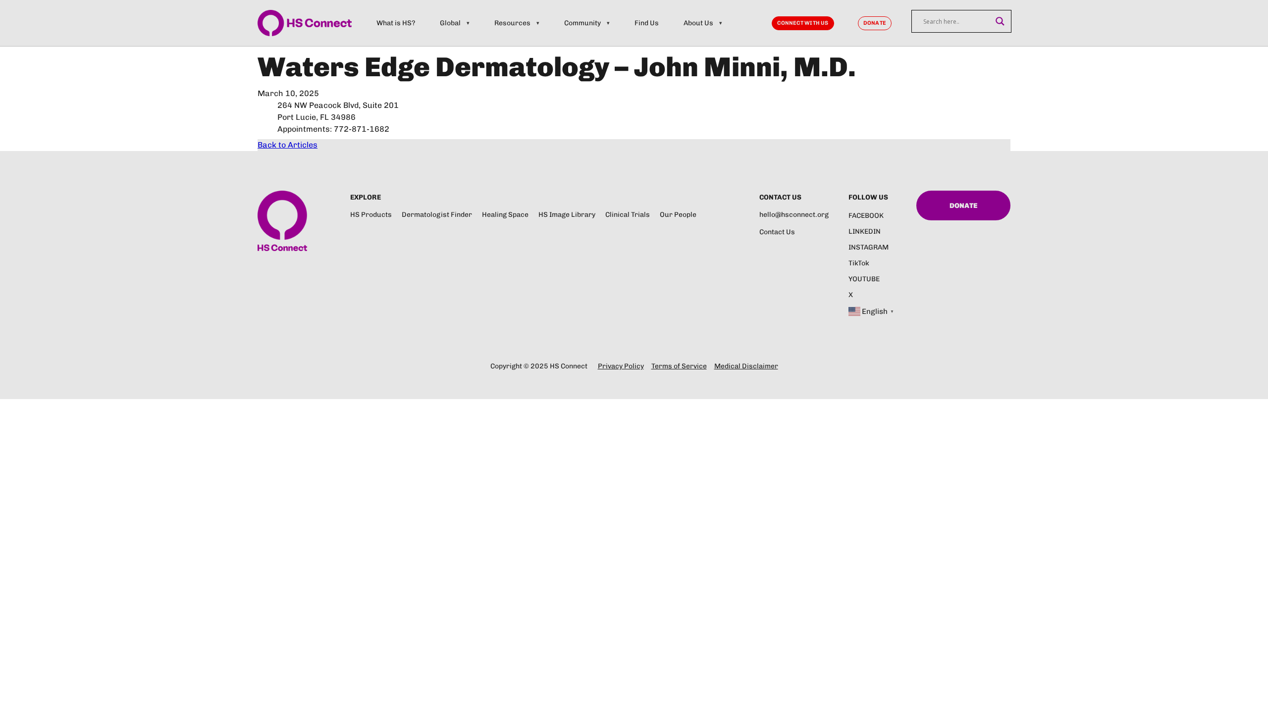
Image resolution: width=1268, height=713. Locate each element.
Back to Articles (287, 145)
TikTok (858, 263)
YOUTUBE (864, 279)
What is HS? (395, 23)
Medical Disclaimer (746, 366)
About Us (698, 23)
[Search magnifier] (1000, 21)
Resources (512, 23)
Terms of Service (679, 366)
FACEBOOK (866, 215)
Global (450, 23)
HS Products (371, 214)
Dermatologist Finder (437, 214)
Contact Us (777, 232)
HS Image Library (566, 214)
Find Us (646, 23)
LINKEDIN (864, 231)
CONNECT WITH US (802, 23)
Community (582, 23)
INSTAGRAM (868, 247)
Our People (678, 214)
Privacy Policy (621, 366)
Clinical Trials (627, 214)
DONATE (874, 23)
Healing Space (505, 214)
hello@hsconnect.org (794, 214)
